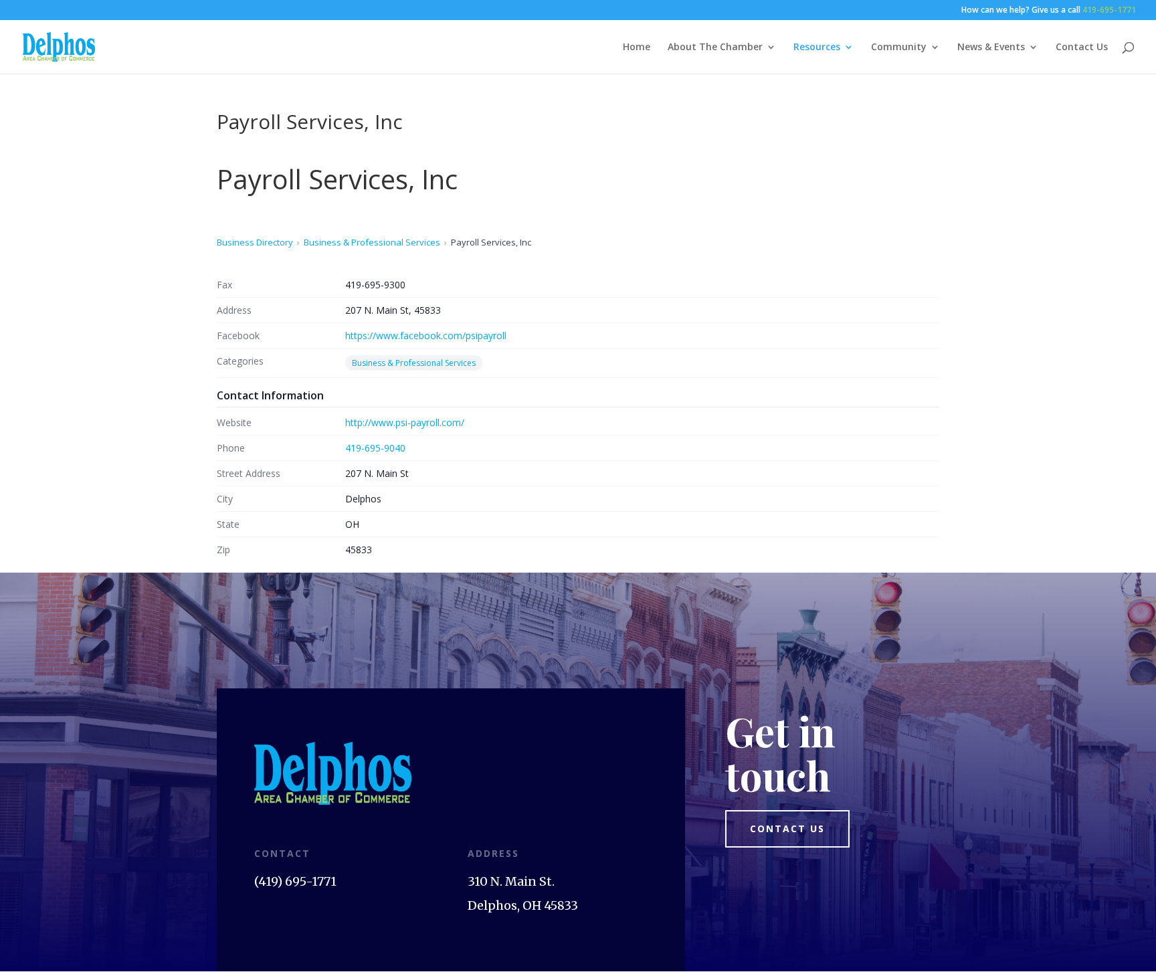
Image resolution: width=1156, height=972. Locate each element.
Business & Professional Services (372, 242)
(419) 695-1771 (295, 881)
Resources (816, 47)
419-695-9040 (375, 448)
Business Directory (255, 242)
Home (636, 47)
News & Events (991, 47)
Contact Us (1082, 47)
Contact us (787, 828)
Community (899, 47)
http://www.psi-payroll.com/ (404, 422)
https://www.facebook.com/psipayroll (425, 335)
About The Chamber (715, 47)
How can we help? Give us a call (1048, 10)
